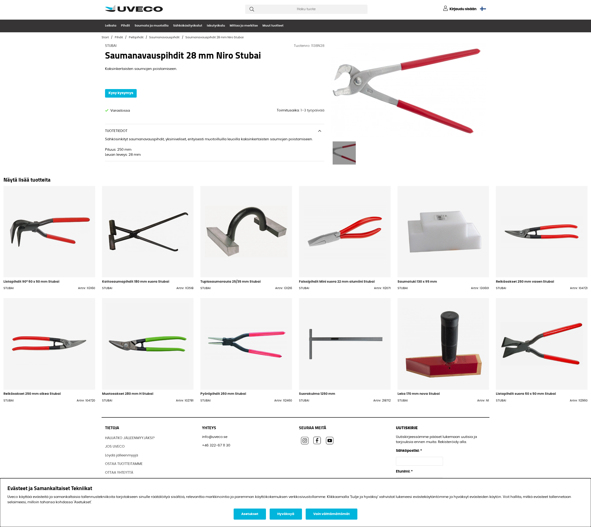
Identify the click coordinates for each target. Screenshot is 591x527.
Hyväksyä (285, 514)
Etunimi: (404, 471)
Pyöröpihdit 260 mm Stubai (223, 393)
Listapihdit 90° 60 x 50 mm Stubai (31, 281)
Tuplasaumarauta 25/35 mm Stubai (230, 281)
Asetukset (249, 514)
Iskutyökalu (216, 25)
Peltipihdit (136, 37)
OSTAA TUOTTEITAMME (124, 464)
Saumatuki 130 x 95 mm (417, 281)
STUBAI (111, 46)
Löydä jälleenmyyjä (121, 455)
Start (105, 37)
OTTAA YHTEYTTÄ (119, 472)
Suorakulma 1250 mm (317, 393)
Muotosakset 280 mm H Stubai (127, 393)
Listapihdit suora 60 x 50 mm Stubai (526, 393)
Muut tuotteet (272, 25)
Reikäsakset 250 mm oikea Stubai (32, 393)
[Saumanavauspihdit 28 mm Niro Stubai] (344, 153)
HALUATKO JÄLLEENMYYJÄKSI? (130, 438)
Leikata (110, 25)
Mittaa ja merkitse (244, 25)
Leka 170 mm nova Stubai (419, 393)
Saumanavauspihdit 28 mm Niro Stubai (214, 37)
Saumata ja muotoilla (152, 25)
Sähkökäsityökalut (187, 25)
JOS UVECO (115, 446)
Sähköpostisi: (409, 450)
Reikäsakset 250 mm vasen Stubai (525, 281)
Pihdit (125, 25)
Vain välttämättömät (331, 514)
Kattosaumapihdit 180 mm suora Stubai (135, 281)
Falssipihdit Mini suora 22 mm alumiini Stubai (337, 281)
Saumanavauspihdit (164, 37)
